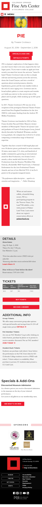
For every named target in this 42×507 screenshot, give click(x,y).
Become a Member (21, 307)
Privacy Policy (27, 487)
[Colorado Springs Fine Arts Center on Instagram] (20, 493)
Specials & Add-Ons (21, 54)
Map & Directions (30, 468)
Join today (8, 343)
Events (10, 486)
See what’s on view (12, 404)
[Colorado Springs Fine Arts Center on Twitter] (17, 493)
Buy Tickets (21, 300)
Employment (27, 483)
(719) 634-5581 (27, 466)
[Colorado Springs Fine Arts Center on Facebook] (14, 493)
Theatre (10, 478)
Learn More (8, 264)
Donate (25, 481)
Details (20, 327)
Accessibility (27, 475)
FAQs (24, 485)
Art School (10, 482)
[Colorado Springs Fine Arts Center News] (27, 493)
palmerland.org (23, 219)
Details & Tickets (21, 58)
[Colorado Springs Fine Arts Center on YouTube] (24, 493)
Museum (10, 475)
